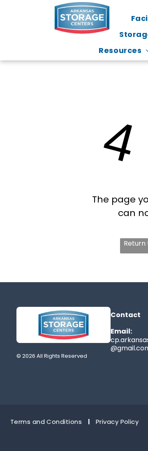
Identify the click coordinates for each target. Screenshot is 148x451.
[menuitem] (47, 421)
